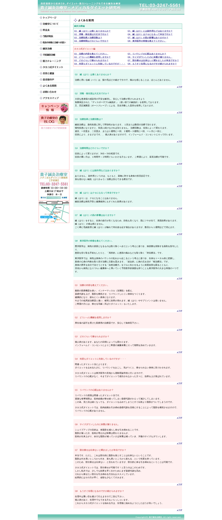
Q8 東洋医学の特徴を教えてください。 (147, 41)
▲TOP (179, 87)
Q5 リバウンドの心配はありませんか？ (147, 54)
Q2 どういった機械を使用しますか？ (92, 57)
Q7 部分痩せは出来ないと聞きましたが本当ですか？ (153, 60)
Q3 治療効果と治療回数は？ (88, 38)
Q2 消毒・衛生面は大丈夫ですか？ (91, 34)
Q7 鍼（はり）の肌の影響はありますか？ (148, 38)
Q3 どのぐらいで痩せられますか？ (91, 60)
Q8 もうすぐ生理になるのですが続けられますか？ (152, 64)
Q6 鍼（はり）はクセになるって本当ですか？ (150, 34)
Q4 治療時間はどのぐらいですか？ (91, 41)
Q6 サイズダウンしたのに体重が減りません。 (150, 57)
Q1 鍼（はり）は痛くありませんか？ (92, 31)
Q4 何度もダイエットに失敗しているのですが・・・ (99, 64)
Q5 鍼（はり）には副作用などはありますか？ (150, 31)
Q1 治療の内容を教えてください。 (91, 54)
